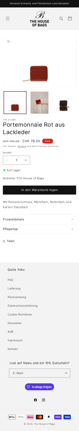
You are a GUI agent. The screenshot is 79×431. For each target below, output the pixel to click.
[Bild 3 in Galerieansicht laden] (64, 102)
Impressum (15, 340)
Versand (22, 146)
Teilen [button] (11, 241)
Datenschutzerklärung (23, 305)
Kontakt (13, 348)
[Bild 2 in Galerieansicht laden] (39, 102)
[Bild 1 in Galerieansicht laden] (15, 102)
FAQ (10, 279)
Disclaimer (15, 323)
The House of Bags (44, 424)
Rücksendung (17, 297)
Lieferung (14, 288)
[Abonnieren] (66, 373)
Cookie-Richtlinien (20, 314)
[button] (7, 18)
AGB (10, 331)
